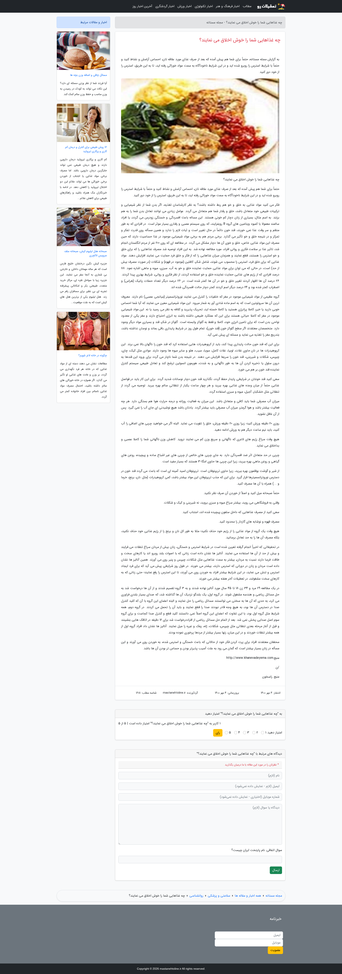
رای (218, 732)
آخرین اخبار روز (142, 6)
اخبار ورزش (185, 6)
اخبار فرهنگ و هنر (227, 6)
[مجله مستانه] (270, 6)
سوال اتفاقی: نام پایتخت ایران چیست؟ (256, 850)
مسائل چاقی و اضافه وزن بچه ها (88, 75)
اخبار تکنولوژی (204, 6)
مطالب (247, 6)
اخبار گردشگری (164, 6)
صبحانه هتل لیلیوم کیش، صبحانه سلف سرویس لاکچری (85, 253)
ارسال (275, 870)
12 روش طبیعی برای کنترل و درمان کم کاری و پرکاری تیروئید (86, 149)
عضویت (275, 950)
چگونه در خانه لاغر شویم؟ (92, 355)
